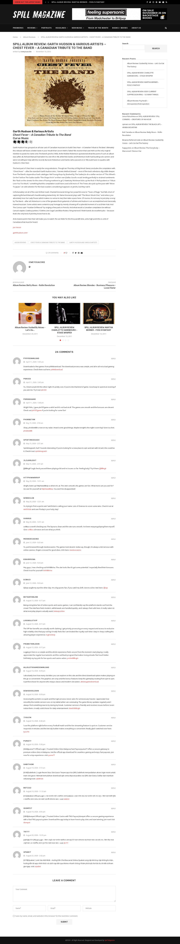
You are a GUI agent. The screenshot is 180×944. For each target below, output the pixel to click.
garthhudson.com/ (20, 233)
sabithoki (28, 764)
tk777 (26, 832)
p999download (31, 358)
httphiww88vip (31, 478)
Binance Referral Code (131, 140)
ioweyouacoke (26, 51)
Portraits (46, 28)
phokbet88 (29, 419)
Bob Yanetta (127, 132)
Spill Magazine (110, 940)
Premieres (18, 28)
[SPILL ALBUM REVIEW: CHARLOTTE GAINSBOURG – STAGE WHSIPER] (64, 313)
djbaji (27, 580)
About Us (136, 28)
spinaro (125, 124)
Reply (113, 358)
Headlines (61, 28)
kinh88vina (29, 559)
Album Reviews (29, 37)
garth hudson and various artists (83, 242)
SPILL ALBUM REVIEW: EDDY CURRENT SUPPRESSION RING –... (79, 2)
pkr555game (29, 399)
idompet (27, 808)
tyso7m (27, 717)
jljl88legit (29, 460)
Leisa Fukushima (129, 116)
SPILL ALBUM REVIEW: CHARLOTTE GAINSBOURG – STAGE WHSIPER (64, 330)
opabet (27, 852)
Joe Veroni (17, 227)
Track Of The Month (98, 28)
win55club (28, 498)
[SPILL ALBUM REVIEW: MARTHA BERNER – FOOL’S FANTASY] (99, 313)
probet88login (31, 644)
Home (15, 37)
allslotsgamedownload (36, 667)
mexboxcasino (31, 539)
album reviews (20, 242)
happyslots (126, 148)
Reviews (31, 28)
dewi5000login (31, 691)
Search (125, 43)
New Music (77, 28)
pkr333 (27, 379)
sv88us (27, 518)
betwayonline (30, 597)
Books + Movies (120, 28)
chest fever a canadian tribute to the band (47, 242)
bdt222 (27, 788)
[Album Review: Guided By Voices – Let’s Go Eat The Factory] (30, 313)
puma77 (27, 741)
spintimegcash (31, 440)
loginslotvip (30, 620)
